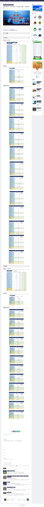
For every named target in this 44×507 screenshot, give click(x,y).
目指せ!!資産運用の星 (22, 504)
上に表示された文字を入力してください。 (8, 459)
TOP (4, 0)
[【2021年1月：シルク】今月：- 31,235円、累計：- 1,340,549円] (17, 431)
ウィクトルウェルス (36, 44)
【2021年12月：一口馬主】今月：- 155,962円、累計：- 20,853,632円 (39, 110)
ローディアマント (35, 45)
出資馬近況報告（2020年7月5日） (11, 478)
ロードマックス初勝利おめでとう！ (11, 488)
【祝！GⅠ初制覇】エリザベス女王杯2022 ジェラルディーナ (39, 85)
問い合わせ (21, 0)
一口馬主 (10, 0)
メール (4, 452)
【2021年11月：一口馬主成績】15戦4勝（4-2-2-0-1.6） (14, 483)
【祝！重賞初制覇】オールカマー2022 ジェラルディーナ (39, 92)
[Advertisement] (16, 424)
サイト (4, 455)
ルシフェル (35, 55)
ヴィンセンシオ (35, 54)
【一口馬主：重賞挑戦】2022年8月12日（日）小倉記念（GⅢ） (39, 104)
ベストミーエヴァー (36, 49)
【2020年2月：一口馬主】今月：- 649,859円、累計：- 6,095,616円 (15, 493)
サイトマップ (15, 0)
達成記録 (39, 58)
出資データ (36, 58)
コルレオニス (35, 50)
